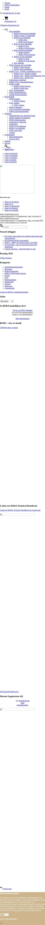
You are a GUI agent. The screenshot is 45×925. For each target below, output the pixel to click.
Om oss (7, 3)
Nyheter (7, 284)
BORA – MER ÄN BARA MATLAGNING (21, 243)
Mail (22, 703)
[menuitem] (25, 3)
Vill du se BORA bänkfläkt (22, 310)
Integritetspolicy (22, 705)
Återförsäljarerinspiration (14, 267)
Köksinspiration (10, 280)
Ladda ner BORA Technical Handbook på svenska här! (20, 510)
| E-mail (17, 13)
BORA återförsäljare (12, 5)
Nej (2, 915)
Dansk (7, 7)
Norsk (7, 9)
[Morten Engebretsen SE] (9, 25)
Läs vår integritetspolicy (8, 919)
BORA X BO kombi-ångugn (15, 273)
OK (6, 915)
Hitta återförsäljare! (23, 319)
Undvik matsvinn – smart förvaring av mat (20, 249)
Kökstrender (9, 282)
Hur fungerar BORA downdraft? (16, 240)
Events (7, 276)
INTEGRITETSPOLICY (9, 692)
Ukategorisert (9, 288)
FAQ (6, 278)
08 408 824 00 (8, 13)
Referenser (8, 286)
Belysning (8, 269)
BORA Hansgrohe (11, 271)
